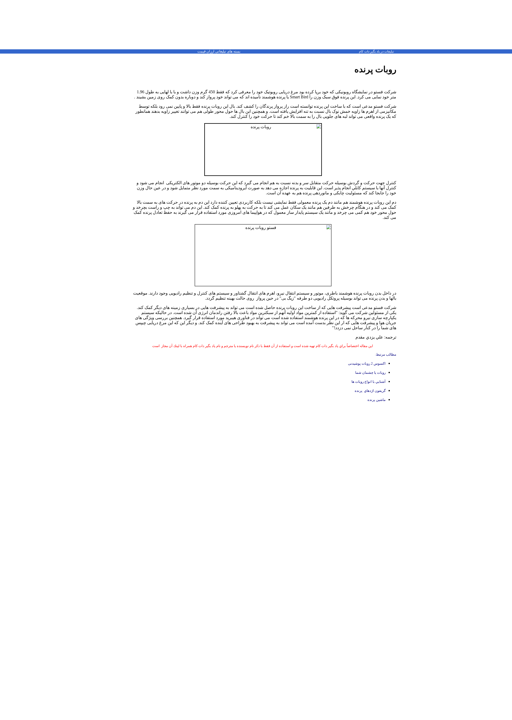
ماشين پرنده (376, 400)
